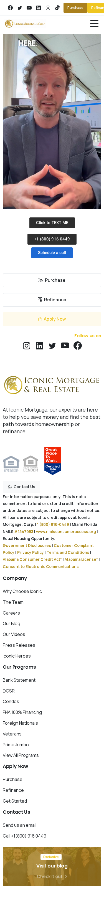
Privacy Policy (30, 552)
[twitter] (19, 8)
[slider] (57, 204)
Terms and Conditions (68, 552)
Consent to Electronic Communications (41, 566)
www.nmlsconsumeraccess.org (66, 531)
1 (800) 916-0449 (53, 524)
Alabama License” (81, 559)
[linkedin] (38, 8)
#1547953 (23, 531)
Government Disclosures (27, 545)
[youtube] (29, 8)
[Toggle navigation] (94, 23)
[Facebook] (10, 8)
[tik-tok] (57, 8)
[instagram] (48, 8)
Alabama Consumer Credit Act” (32, 559)
